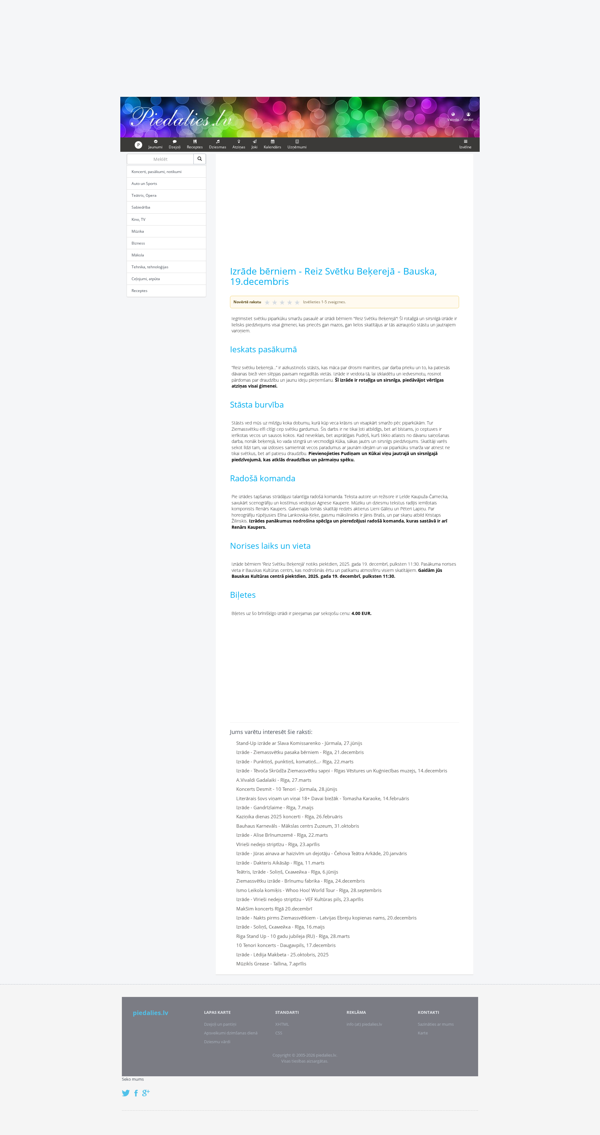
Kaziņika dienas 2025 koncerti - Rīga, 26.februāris (289, 816)
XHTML (282, 1024)
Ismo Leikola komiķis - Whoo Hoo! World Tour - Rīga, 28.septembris (309, 890)
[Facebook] (137, 1090)
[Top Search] (199, 159)
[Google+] (148, 1090)
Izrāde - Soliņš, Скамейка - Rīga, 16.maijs (280, 927)
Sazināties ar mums (436, 1024)
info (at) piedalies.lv (364, 1024)
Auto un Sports (144, 183)
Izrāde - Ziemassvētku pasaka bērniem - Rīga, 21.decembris (300, 752)
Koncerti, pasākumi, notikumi (157, 171)
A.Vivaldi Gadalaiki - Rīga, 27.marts (273, 780)
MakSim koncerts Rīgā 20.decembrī (274, 908)
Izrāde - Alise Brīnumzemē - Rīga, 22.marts (282, 835)
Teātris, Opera (144, 195)
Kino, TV (138, 219)
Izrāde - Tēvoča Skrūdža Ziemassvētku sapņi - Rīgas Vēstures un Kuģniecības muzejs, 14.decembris (341, 770)
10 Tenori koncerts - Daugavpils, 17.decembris (286, 945)
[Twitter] (127, 1090)
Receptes (140, 290)
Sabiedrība (141, 207)
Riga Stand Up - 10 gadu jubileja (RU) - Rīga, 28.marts (293, 936)
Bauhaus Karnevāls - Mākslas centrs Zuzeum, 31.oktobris (297, 826)
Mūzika (138, 231)
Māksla (138, 255)
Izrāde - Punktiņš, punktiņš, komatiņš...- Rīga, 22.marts (294, 761)
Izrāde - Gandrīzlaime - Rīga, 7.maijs (274, 807)
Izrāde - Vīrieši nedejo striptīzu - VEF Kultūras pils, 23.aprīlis (299, 899)
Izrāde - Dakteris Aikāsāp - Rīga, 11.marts (280, 863)
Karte (423, 1033)
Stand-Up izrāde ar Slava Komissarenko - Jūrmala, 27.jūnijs (299, 743)
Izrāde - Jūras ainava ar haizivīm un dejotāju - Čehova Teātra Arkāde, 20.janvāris (321, 853)
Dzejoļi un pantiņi (220, 1024)
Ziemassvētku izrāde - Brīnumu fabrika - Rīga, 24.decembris (300, 881)
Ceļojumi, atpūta (146, 278)
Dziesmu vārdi (217, 1041)
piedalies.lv (150, 1013)
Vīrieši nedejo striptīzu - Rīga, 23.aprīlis (278, 844)
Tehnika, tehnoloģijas (150, 267)
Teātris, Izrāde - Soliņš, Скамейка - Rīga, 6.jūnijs (287, 872)
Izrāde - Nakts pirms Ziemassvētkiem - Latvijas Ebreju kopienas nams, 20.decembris (326, 917)
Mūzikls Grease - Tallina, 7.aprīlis (271, 963)
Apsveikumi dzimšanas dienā (231, 1033)
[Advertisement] (300, 47)
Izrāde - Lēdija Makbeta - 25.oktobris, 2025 (282, 954)
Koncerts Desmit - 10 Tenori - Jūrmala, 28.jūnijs (286, 789)
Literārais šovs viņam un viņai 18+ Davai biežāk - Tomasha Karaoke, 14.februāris (322, 798)
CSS (278, 1033)
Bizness (138, 243)
